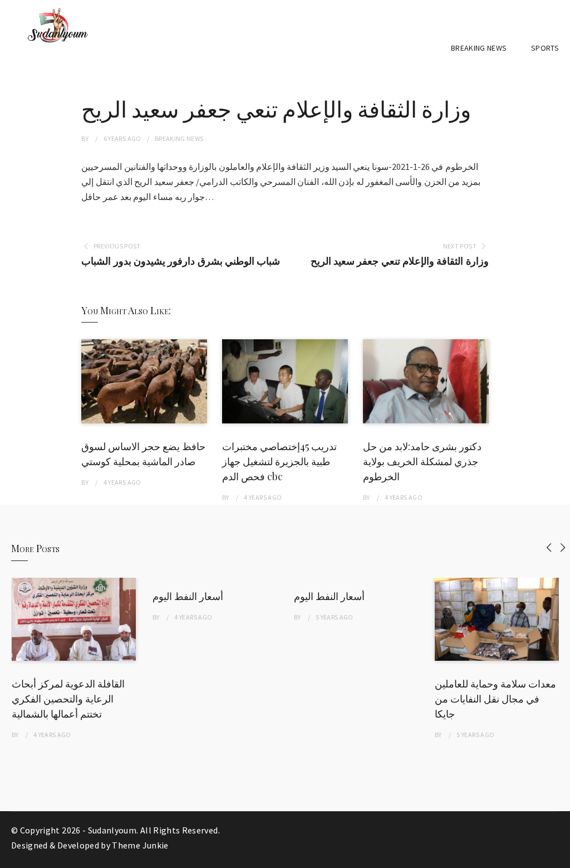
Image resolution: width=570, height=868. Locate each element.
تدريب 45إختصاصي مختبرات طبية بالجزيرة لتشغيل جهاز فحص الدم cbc (279, 461)
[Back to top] (559, 857)
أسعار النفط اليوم (188, 596)
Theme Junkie (140, 845)
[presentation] (549, 547)
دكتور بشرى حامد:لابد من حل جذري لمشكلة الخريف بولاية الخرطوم (422, 461)
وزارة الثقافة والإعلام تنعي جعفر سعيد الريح (400, 261)
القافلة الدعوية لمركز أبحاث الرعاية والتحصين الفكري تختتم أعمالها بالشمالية (68, 698)
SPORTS (545, 48)
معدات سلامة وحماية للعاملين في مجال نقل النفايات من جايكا (495, 698)
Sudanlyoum (112, 830)
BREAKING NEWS (479, 48)
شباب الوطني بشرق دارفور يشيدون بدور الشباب (180, 261)
